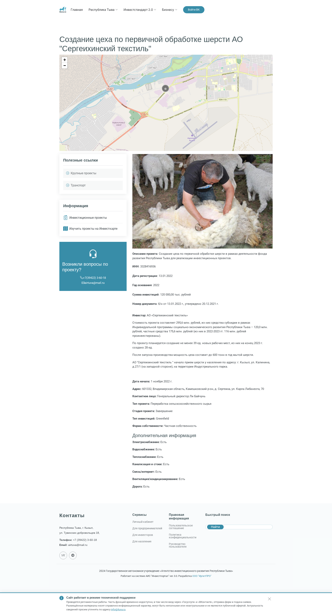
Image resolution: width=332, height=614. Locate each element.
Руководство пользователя (178, 545)
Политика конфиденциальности (182, 536)
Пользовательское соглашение (181, 526)
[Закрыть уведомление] (269, 599)
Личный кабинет (143, 521)
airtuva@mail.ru (95, 283)
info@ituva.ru (118, 609)
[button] (165, 88)
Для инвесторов (142, 535)
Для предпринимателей (147, 528)
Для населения (141, 541)
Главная (77, 10)
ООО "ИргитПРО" (201, 576)
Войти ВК (194, 9)
